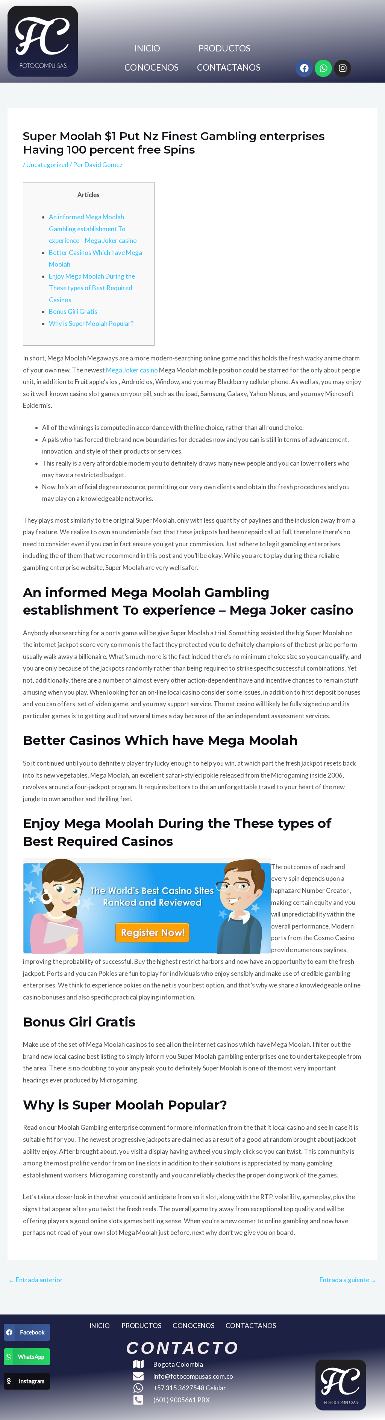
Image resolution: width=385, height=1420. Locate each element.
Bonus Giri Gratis (73, 311)
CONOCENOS (151, 67)
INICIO (148, 48)
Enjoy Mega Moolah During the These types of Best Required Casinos (92, 288)
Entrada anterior (35, 1280)
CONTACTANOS (229, 67)
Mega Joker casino (132, 370)
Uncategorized (47, 165)
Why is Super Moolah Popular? (91, 323)
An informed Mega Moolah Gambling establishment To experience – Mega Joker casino (93, 228)
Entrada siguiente (348, 1280)
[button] (27, 1332)
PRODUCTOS (224, 48)
